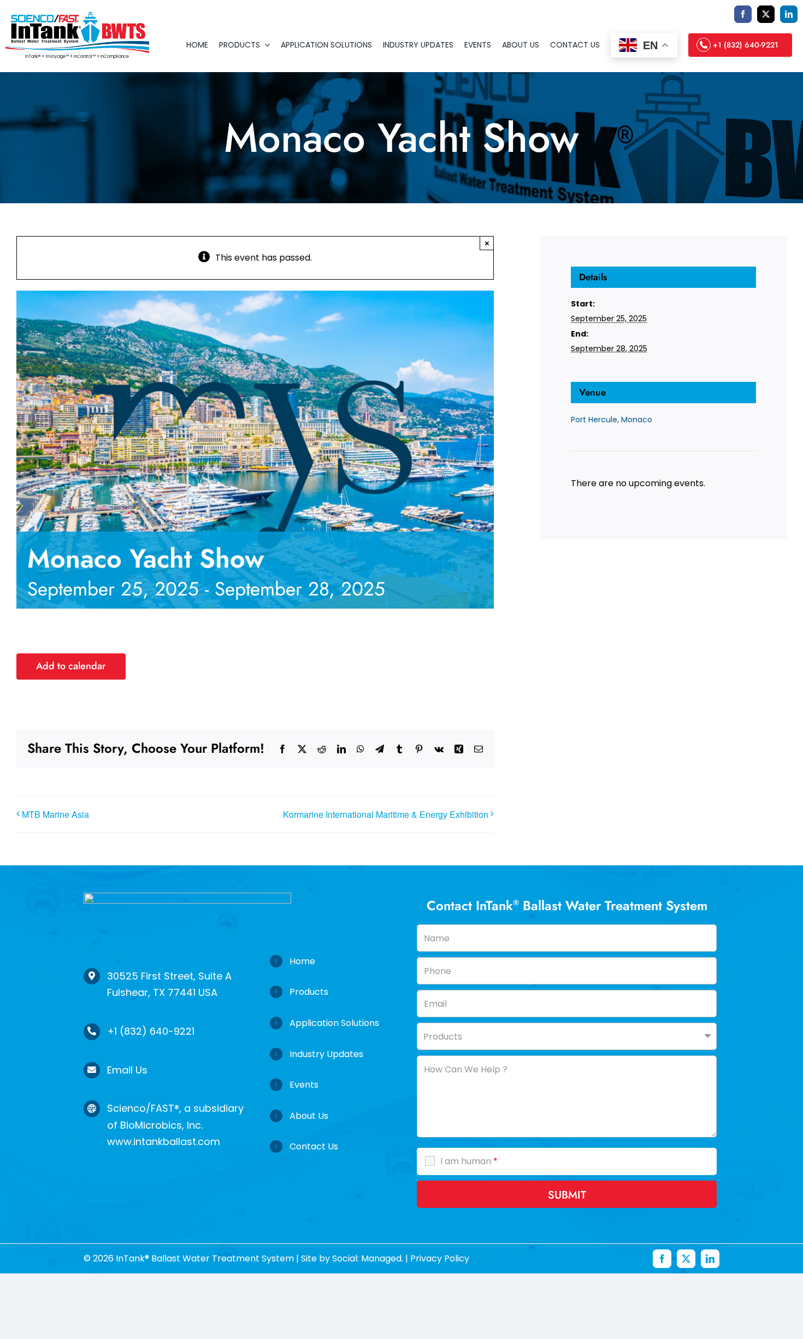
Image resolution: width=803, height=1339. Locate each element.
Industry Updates (326, 1054)
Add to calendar (71, 666)
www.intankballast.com (163, 1141)
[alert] (663, 483)
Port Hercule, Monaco (611, 419)
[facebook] (743, 14)
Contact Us (314, 1146)
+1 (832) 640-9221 (150, 1031)
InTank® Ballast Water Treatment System (204, 1258)
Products (309, 992)
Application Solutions (334, 1023)
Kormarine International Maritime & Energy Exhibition (385, 814)
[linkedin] (789, 14)
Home (302, 961)
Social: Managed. (367, 1258)
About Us (309, 1116)
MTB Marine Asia (55, 814)
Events (304, 1084)
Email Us (127, 1070)
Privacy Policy (439, 1258)
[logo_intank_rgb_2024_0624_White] (187, 896)
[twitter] (766, 14)
